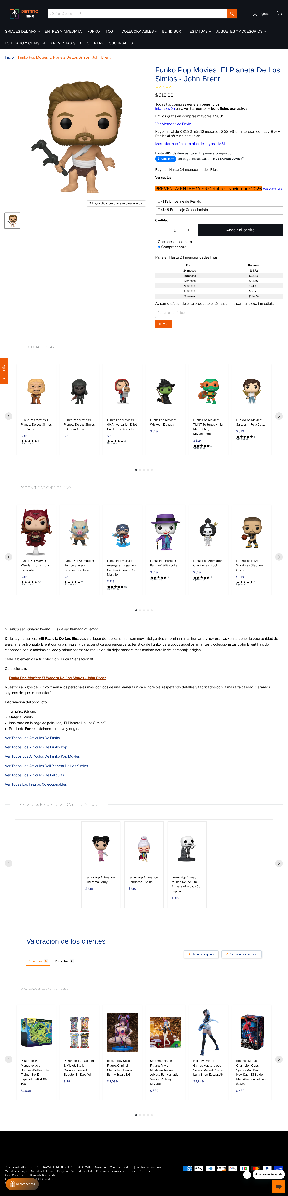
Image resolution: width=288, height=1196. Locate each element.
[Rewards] (22, 1184)
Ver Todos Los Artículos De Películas (34, 775)
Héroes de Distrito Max (43, 1175)
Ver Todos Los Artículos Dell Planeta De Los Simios (46, 766)
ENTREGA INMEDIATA (63, 31)
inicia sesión (165, 108)
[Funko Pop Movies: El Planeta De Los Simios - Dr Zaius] (36, 391)
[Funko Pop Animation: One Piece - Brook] (208, 532)
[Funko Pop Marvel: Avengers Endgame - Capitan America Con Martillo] (122, 532)
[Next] (279, 416)
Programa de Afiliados (18, 1167)
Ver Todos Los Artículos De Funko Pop (36, 747)
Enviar (163, 323)
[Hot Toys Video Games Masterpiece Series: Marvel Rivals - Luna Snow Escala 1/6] (208, 1032)
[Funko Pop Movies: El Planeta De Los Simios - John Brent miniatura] (12, 220)
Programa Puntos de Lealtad (74, 1171)
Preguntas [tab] (61, 961)
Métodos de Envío (42, 1171)
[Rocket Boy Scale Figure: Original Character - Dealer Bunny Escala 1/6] (122, 1032)
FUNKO (93, 31)
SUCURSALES (121, 43)
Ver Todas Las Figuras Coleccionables (36, 784)
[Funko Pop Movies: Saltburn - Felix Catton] (251, 391)
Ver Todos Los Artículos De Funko (32, 738)
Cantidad (162, 220)
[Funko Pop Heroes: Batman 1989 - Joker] (165, 532)
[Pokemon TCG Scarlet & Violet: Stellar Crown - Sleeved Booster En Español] (79, 1032)
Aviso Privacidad (14, 1175)
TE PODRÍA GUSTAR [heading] (37, 347)
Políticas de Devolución (110, 1171)
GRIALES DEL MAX (21, 31)
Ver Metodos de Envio (173, 124)
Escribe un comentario (243, 954)
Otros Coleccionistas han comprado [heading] (44, 988)
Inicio (9, 57)
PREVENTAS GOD (66, 43)
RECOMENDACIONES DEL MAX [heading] (46, 488)
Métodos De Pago (16, 1171)
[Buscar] (232, 13)
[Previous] (8, 416)
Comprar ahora (173, 247)
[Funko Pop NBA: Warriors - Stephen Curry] (251, 532)
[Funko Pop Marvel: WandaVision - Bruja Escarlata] (36, 532)
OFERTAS (95, 43)
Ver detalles (272, 189)
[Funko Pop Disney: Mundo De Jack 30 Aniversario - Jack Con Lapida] (187, 849)
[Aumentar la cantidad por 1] (188, 230)
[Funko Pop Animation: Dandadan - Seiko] (144, 849)
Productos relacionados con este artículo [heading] (59, 804)
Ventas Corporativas (149, 1167)
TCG (110, 31)
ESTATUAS (199, 31)
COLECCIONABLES (138, 31)
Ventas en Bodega (121, 1167)
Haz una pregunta (203, 954)
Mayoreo (100, 1167)
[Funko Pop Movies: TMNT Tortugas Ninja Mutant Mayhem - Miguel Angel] (208, 391)
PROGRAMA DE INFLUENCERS (54, 1167)
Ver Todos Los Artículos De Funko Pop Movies (42, 756)
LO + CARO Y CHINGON (25, 43)
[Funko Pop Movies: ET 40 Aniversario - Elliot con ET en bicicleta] (122, 391)
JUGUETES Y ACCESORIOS (240, 31)
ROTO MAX (84, 1167)
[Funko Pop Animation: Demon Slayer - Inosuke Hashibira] (79, 532)
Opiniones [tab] (35, 961)
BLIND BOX (172, 31)
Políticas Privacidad (139, 1171)
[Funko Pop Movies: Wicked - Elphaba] (165, 391)
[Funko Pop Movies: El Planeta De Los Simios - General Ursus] (79, 391)
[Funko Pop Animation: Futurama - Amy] (100, 849)
